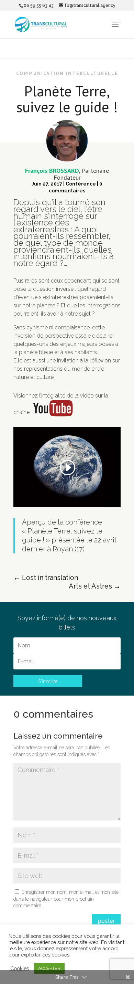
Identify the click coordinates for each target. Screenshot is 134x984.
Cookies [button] (19, 968)
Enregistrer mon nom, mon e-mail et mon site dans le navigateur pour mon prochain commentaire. (66, 898)
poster (106, 921)
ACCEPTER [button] (49, 968)
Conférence (81, 184)
